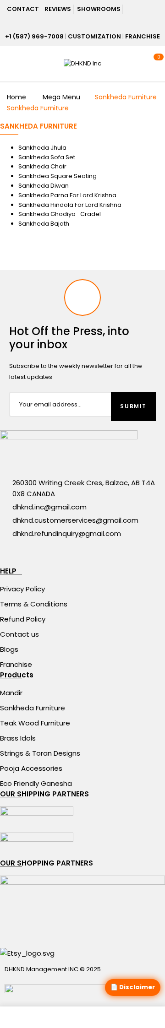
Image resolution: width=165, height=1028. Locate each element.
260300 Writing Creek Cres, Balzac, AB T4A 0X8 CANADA (83, 488)
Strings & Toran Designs (40, 753)
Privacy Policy (22, 589)
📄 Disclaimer (132, 987)
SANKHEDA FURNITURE (38, 126)
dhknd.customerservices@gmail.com (75, 520)
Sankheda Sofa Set (46, 157)
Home (16, 97)
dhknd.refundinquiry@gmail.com (66, 533)
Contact (23, 9)
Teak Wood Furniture (35, 723)
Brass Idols (18, 738)
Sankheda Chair (42, 166)
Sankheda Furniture (32, 708)
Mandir (11, 693)
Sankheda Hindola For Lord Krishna (69, 204)
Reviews (57, 9)
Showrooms (99, 9)
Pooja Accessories (31, 768)
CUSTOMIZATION (94, 36)
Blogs (9, 649)
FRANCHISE (142, 36)
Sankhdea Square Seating (57, 176)
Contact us (19, 634)
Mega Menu (61, 97)
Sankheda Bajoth (43, 223)
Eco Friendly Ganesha (36, 783)
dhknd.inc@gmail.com (49, 507)
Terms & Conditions (33, 604)
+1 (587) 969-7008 (34, 36)
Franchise (16, 664)
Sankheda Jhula (42, 147)
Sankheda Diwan (43, 185)
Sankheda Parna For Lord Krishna (67, 195)
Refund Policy (22, 619)
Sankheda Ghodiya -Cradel (59, 214)
